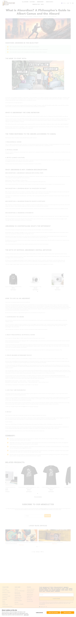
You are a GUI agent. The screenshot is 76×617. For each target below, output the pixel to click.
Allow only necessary (53, 612)
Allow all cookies (67, 612)
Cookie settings (39, 612)
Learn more (26, 614)
